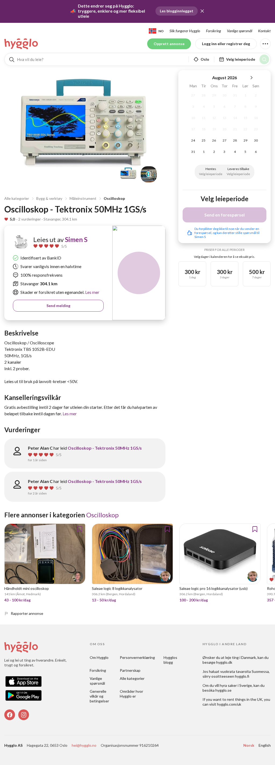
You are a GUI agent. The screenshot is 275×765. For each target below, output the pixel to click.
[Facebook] (9, 714)
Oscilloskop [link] (102, 515)
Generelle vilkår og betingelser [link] (99, 696)
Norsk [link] (248, 745)
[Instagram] (23, 714)
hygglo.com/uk (229, 704)
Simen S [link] (76, 239)
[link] (21, 43)
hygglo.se (223, 690)
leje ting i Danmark (240, 657)
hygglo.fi (242, 676)
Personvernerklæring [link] (137, 657)
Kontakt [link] (264, 30)
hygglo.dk (224, 662)
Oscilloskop (114, 198)
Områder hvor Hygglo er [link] (132, 693)
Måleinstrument (83, 198)
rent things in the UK (244, 699)
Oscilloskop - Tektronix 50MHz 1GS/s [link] (105, 447)
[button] (202, 11)
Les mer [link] (91, 292)
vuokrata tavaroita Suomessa (244, 671)
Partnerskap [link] (130, 670)
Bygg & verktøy (49, 198)
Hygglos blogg (171, 660)
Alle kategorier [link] (132, 678)
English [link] (265, 745)
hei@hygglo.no (84, 745)
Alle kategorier (16, 198)
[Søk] (264, 59)
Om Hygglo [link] (99, 657)
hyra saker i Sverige (236, 685)
